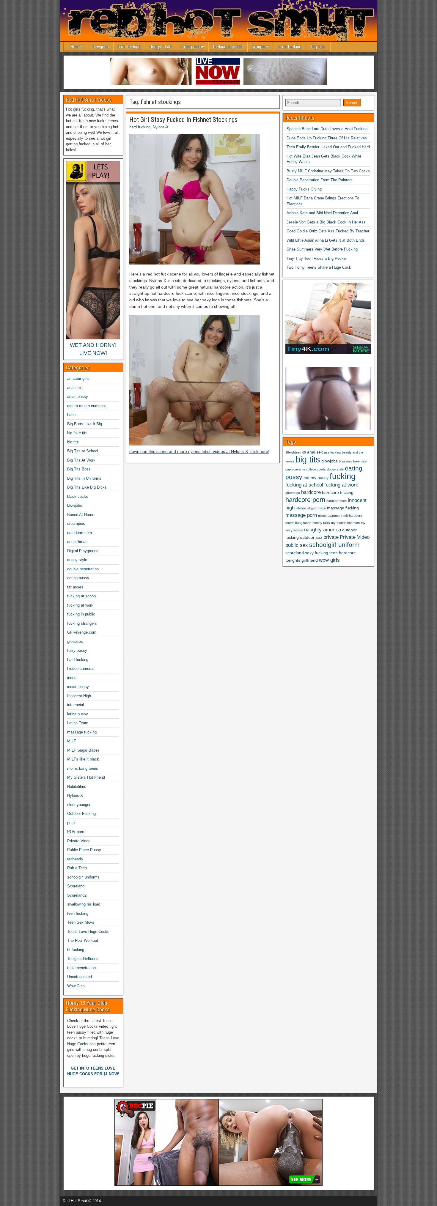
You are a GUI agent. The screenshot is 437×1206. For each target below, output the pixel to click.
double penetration (83, 569)
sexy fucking (316, 552)
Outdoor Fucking (81, 813)
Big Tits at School (82, 451)
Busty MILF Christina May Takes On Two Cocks (328, 171)
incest (72, 678)
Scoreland (75, 886)
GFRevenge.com (81, 632)
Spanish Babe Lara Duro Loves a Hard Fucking (327, 129)
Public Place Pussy (84, 850)
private (331, 537)
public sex (296, 545)
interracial (75, 705)
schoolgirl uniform (334, 544)
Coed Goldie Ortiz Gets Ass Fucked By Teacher (328, 231)
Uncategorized (79, 976)
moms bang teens (82, 768)
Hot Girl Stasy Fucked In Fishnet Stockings (183, 119)
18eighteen (293, 452)
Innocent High (79, 696)
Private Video (78, 841)
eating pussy (192, 47)
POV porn (75, 831)
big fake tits (77, 433)
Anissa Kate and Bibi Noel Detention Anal (322, 213)
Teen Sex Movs (80, 922)
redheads (75, 859)
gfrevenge (292, 493)
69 (304, 452)
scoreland (294, 552)
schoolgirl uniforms (83, 877)
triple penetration (81, 968)
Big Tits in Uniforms (84, 478)
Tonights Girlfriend (82, 958)
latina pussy (77, 714)
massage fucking (82, 732)
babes (72, 415)
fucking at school (82, 596)
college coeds (316, 469)
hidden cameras (81, 668)
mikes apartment (330, 515)
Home (75, 47)
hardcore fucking (337, 492)
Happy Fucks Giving (304, 189)
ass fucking (332, 452)
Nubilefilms (76, 786)
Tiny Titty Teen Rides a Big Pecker (317, 258)
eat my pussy (316, 477)
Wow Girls (76, 986)
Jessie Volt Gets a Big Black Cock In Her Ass (326, 222)
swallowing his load (83, 904)
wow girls (329, 560)
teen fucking (289, 47)
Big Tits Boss (79, 469)
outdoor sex (311, 537)
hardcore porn (305, 499)
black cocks (77, 496)
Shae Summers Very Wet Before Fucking (322, 249)
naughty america (322, 530)
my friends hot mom (345, 523)
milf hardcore (352, 515)
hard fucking (129, 47)
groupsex (260, 47)
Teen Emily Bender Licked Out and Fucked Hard (328, 147)
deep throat (77, 541)
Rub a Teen (77, 868)
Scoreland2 (77, 895)
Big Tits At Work (81, 460)
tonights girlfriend (301, 560)
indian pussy (78, 686)
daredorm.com (79, 532)
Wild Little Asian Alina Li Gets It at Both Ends (326, 240)
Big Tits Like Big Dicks (87, 487)
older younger (78, 804)
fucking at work (80, 605)
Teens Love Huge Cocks (88, 931)
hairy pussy (77, 650)
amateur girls (78, 378)
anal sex (74, 387)
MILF (71, 741)
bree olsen (360, 461)
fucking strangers (82, 623)
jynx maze (318, 508)
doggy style (161, 47)
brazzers (345, 461)
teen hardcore (342, 552)
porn (71, 823)
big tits (318, 47)
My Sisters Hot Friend (86, 777)
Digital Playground (82, 551)
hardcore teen (336, 501)
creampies (76, 523)
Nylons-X (161, 127)
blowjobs (100, 47)
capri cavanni (295, 469)
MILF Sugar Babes (83, 750)
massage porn (301, 515)
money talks (321, 523)
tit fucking (75, 949)
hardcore (311, 492)
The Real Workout (82, 940)
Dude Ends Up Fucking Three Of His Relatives (327, 138)
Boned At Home (80, 514)
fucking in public (228, 47)
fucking (343, 476)
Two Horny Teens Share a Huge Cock (319, 267)
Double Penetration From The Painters (320, 180)
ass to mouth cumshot (86, 406)
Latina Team (77, 723)
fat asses (75, 587)
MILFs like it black (83, 759)
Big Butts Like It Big (84, 424)
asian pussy (77, 396)
